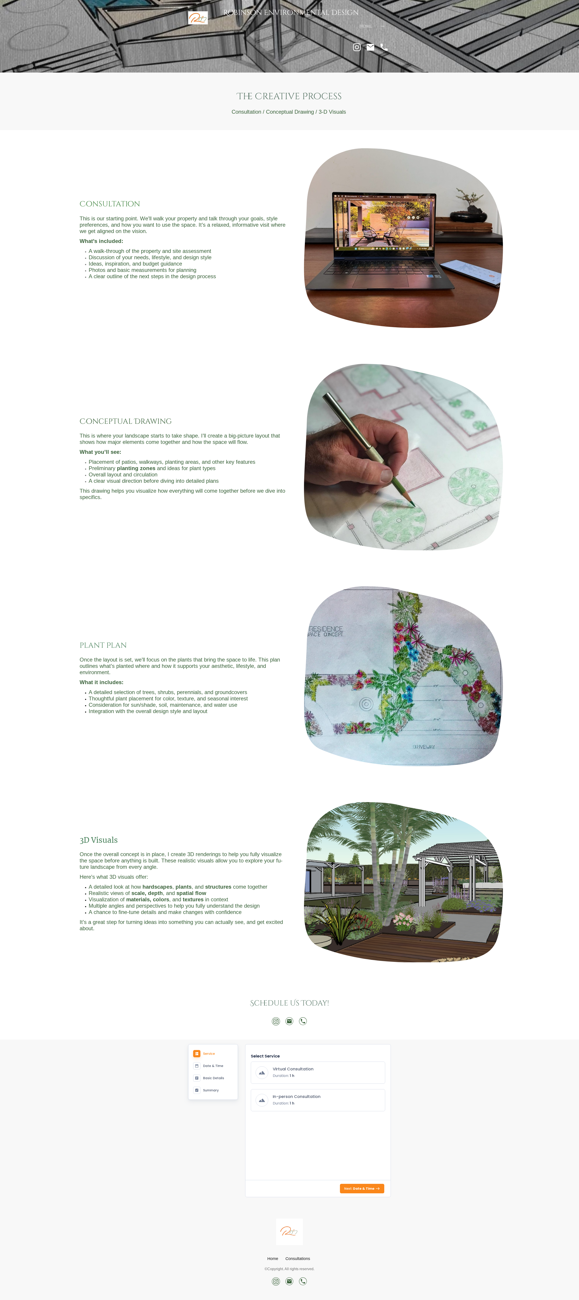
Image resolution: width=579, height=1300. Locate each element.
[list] (318, 1089)
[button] (318, 1073)
